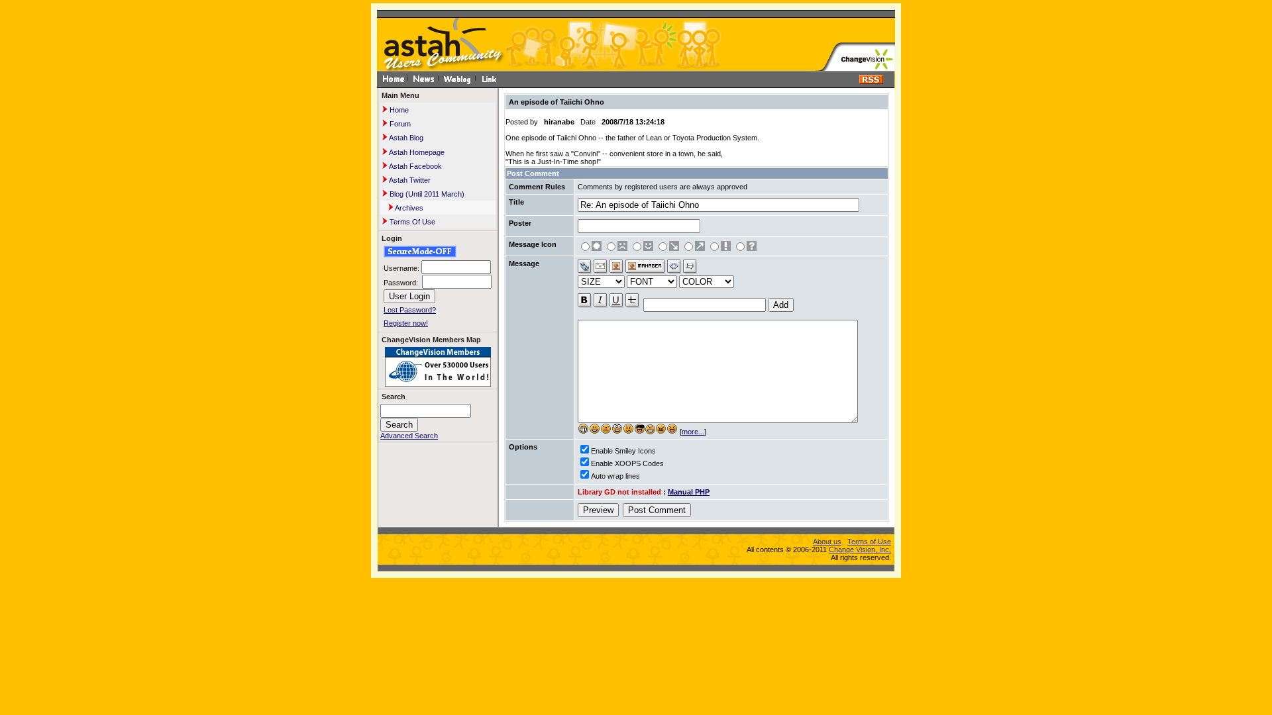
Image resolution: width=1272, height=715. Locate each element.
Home (398, 110)
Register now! (406, 323)
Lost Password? (410, 310)
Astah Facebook (415, 166)
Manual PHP (689, 492)
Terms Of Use (411, 222)
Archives (408, 208)
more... (693, 432)
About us (827, 542)
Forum (399, 124)
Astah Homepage (416, 152)
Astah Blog (405, 138)
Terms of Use (869, 542)
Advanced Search (409, 436)
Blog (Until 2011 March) (426, 194)
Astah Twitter (409, 180)
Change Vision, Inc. (860, 549)
